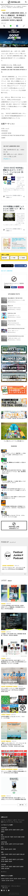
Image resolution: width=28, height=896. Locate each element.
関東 (2, 835)
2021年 (24, 878)
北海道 (2, 829)
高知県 (10, 861)
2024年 (11, 878)
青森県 (6, 829)
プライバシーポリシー (16, 886)
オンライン (3, 871)
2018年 (12, 880)
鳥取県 (14, 859)
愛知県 (6, 849)
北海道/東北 (4, 827)
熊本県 (18, 866)
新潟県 (2, 844)
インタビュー (9, 820)
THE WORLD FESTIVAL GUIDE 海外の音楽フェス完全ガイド (18, 240)
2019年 (7, 880)
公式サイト (8, 159)
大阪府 (2, 854)
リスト (8, 714)
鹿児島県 (7, 868)
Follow (7, 287)
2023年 (15, 878)
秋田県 (18, 829)
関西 (2, 852)
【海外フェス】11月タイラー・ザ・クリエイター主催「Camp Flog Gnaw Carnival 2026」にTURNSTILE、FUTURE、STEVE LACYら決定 (13, 744)
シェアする (20, 265)
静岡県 (2, 849)
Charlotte (17, 894)
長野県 (6, 844)
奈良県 (14, 854)
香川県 (2, 861)
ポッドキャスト (10, 565)
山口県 (18, 859)
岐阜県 (10, 849)
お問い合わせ (5, 887)
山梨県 (10, 844)
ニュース (6, 5)
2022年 (19, 878)
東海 (2, 847)
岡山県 (6, 859)
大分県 (6, 866)
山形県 (21, 829)
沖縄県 (14, 866)
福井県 (21, 844)
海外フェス (8, 741)
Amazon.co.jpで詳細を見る (19, 248)
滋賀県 (18, 854)
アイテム (16, 822)
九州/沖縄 (3, 864)
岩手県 (10, 829)
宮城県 (14, 829)
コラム (3, 714)
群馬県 (22, 837)
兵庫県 (10, 854)
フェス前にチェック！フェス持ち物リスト (14, 441)
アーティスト (10, 822)
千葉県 (11, 837)
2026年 (3, 878)
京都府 (6, 854)
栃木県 (2, 839)
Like (14, 287)
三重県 (14, 849)
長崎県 (2, 868)
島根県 (10, 859)
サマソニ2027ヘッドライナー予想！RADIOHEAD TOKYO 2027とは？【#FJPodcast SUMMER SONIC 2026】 (13, 690)
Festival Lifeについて (5, 886)
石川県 (14, 844)
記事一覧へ (21, 804)
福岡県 (21, 866)
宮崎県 (10, 866)
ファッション (21, 820)
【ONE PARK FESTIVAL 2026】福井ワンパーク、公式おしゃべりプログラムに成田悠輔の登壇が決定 (13, 798)
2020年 (3, 880)
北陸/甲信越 (4, 842)
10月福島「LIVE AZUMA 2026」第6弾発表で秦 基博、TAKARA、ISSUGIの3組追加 (13, 634)
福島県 (2, 831)
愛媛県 (6, 861)
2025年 (7, 878)
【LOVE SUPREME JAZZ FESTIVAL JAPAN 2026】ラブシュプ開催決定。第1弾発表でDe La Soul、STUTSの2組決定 (13, 607)
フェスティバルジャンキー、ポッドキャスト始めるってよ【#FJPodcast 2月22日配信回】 (13, 568)
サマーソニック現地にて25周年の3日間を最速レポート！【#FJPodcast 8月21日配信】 (14, 771)
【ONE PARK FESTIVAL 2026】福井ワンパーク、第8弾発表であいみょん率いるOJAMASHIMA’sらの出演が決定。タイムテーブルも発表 (13, 662)
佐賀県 (2, 866)
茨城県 (19, 837)
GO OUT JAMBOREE (7, 271)
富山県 (18, 844)
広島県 (2, 859)
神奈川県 (7, 837)
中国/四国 (3, 857)
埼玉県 (15, 837)
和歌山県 (22, 854)
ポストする (7, 265)
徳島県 (21, 859)
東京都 (2, 837)
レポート (15, 686)
